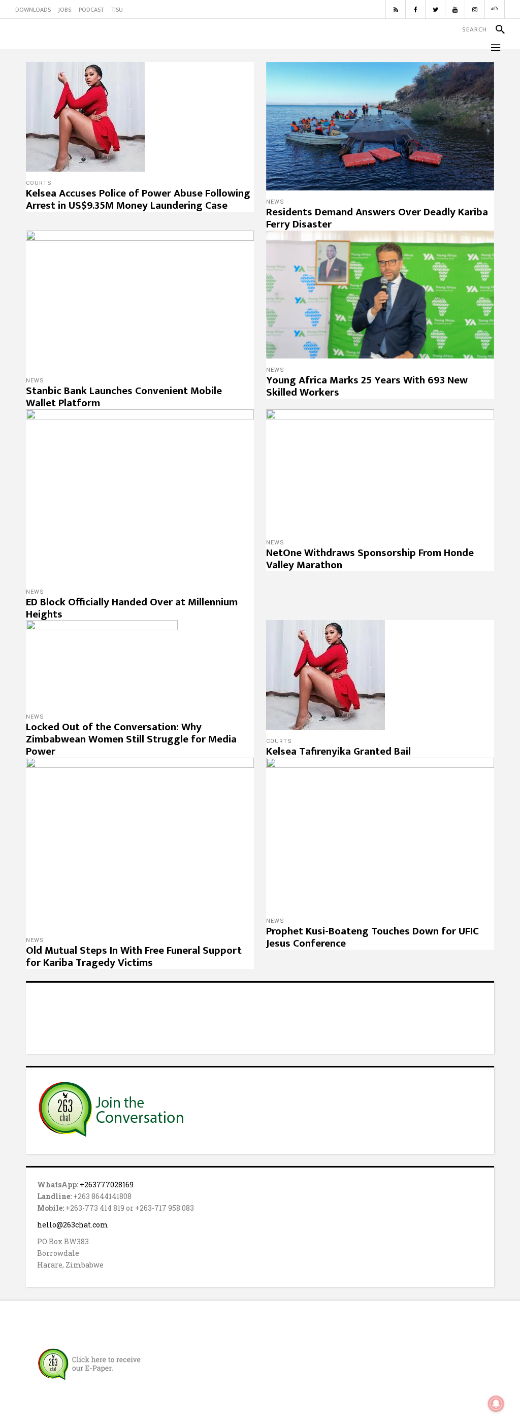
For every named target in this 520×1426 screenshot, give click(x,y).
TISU (117, 10)
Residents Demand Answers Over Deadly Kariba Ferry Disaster (377, 218)
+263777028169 (107, 1184)
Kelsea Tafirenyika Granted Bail (338, 751)
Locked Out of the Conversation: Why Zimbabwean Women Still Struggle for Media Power (131, 739)
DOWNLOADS (33, 10)
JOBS (64, 10)
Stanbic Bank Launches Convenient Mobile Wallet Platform (124, 397)
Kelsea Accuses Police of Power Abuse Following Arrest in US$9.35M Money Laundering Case (138, 199)
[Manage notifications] (496, 1404)
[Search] (496, 29)
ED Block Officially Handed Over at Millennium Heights (132, 608)
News (275, 202)
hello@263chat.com (72, 1224)
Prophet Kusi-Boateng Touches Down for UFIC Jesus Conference (372, 937)
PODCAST (91, 10)
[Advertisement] (260, 1017)
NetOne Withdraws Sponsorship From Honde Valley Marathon (370, 559)
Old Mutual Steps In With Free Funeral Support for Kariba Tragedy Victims (134, 956)
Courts (39, 183)
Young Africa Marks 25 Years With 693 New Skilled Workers (367, 386)
